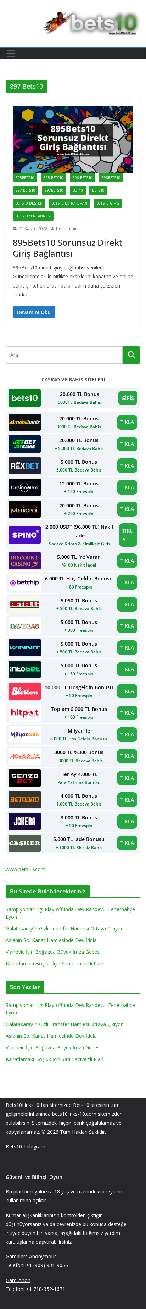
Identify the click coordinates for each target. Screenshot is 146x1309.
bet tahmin (67, 228)
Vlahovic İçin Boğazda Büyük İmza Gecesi (53, 951)
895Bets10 (25, 177)
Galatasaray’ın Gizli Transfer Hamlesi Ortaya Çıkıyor (64, 928)
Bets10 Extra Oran (69, 203)
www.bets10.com (25, 869)
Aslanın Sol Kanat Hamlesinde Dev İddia (51, 940)
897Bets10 (54, 190)
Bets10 (98, 190)
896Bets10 (111, 177)
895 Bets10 (53, 177)
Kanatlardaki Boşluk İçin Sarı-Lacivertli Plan (54, 963)
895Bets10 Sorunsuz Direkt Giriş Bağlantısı (67, 247)
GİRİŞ (128, 398)
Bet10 (78, 190)
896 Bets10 (82, 177)
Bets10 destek (29, 203)
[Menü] (11, 53)
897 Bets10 (25, 190)
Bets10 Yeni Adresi (33, 215)
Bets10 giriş (107, 203)
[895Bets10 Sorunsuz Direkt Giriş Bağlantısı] (73, 139)
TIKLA (127, 422)
